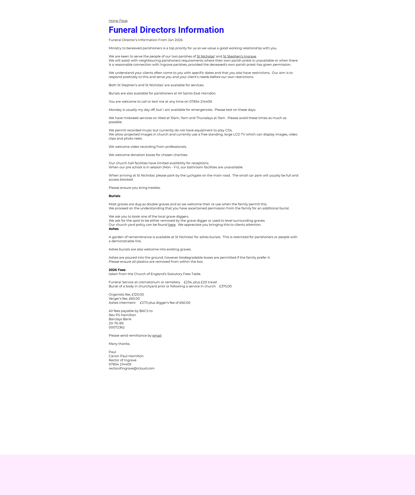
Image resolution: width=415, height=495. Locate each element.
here (172, 225)
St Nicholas (205, 56)
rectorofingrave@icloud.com (132, 368)
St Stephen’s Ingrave (239, 56)
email (156, 335)
